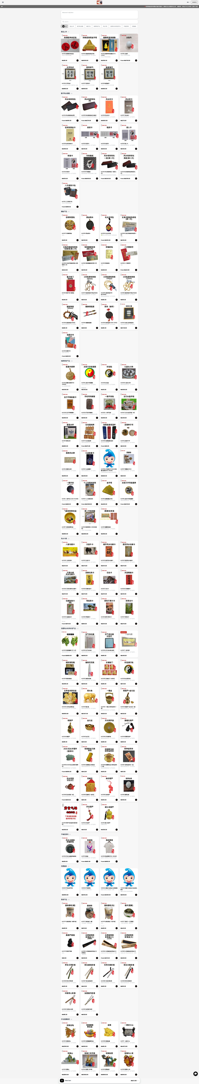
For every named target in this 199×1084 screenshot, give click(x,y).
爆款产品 (88, 26)
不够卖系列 (126, 26)
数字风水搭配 (80, 26)
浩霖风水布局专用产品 (115, 26)
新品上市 (72, 26)
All (66, 26)
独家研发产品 (97, 26)
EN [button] (188, 2)
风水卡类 (105, 26)
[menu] (3, 2)
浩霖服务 (134, 26)
